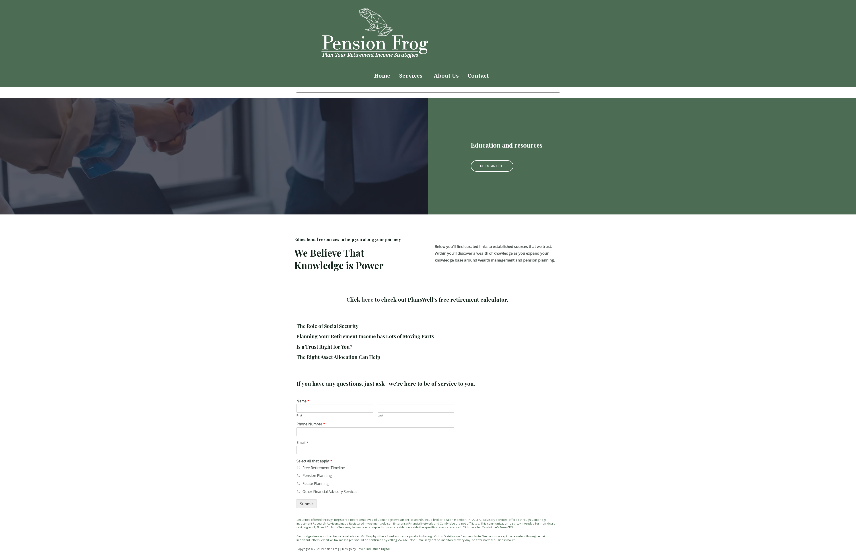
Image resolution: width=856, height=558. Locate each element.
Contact (478, 75)
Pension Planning (317, 475)
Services (410, 75)
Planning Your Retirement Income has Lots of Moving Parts (365, 336)
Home (382, 75)
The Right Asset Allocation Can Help (338, 357)
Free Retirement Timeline (323, 467)
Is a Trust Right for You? (324, 346)
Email (302, 442)
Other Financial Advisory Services (329, 491)
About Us (446, 75)
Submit (306, 503)
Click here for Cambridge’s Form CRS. (488, 527)
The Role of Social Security (327, 326)
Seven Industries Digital (373, 549)
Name (302, 401)
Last (380, 415)
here (367, 299)
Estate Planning (315, 483)
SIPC (478, 520)
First (299, 415)
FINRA (470, 520)
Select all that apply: (314, 461)
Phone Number (310, 424)
